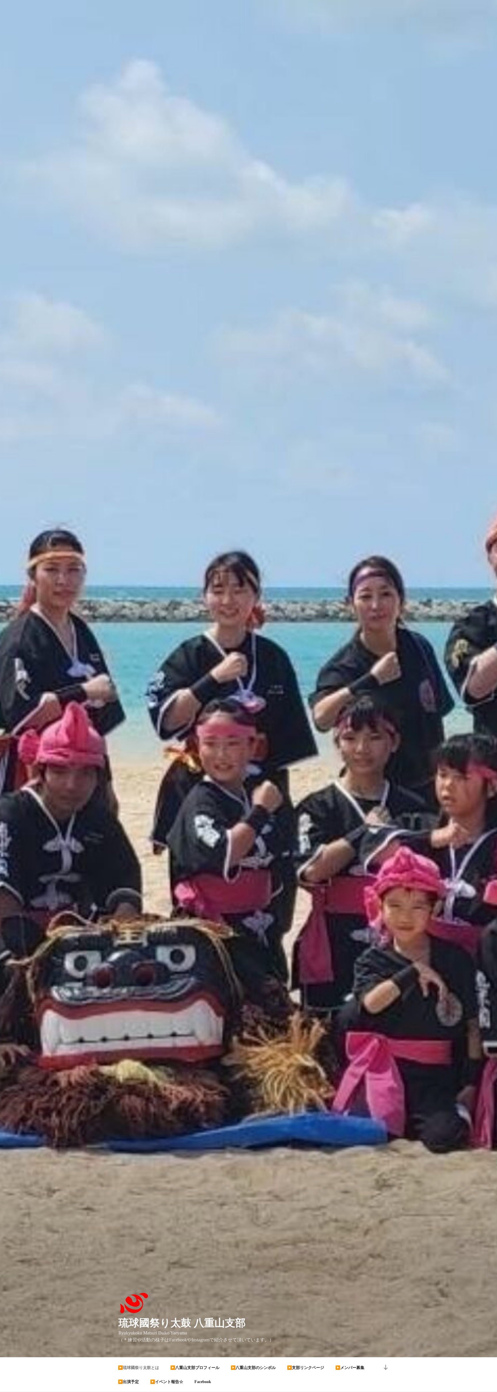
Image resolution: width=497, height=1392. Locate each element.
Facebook (202, 1382)
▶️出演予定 (128, 1382)
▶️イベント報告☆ (166, 1382)
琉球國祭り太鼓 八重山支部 (182, 1323)
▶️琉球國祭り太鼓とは (138, 1368)
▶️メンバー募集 (349, 1368)
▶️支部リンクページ (305, 1368)
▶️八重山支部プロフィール (194, 1368)
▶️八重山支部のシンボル (253, 1368)
